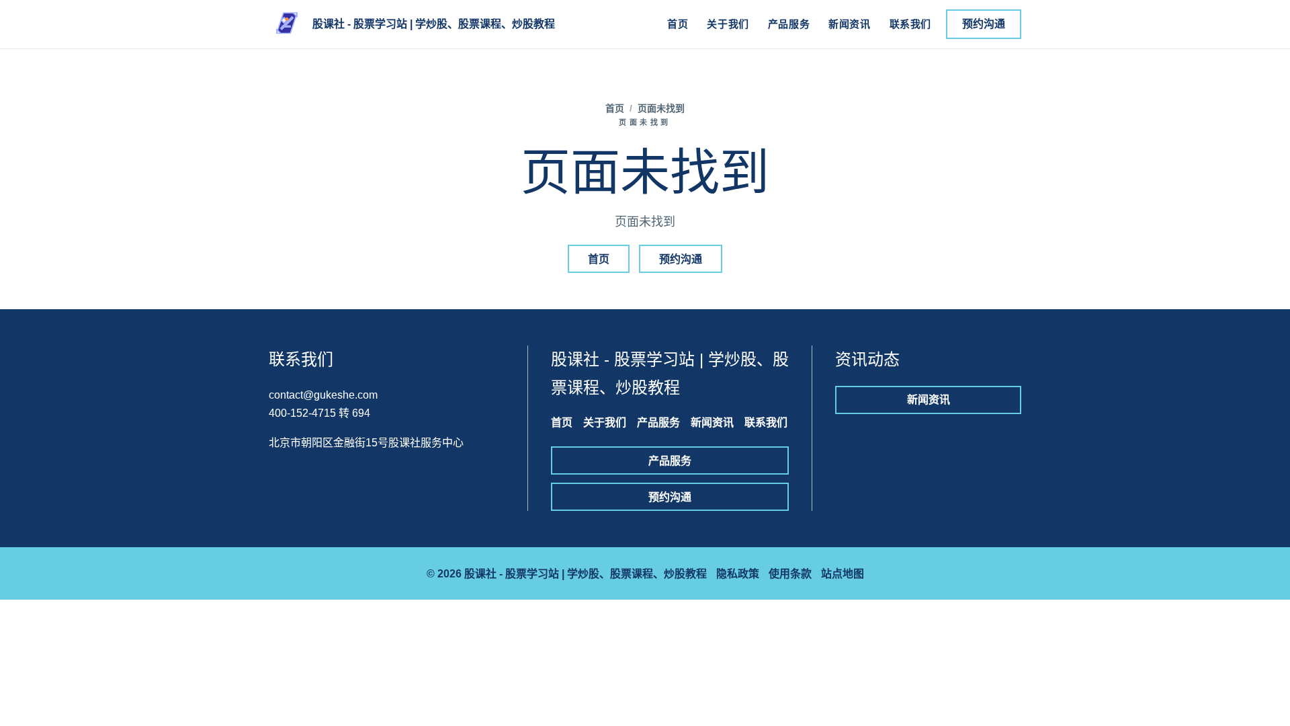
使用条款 (790, 573)
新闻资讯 (849, 24)
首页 (677, 24)
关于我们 (727, 24)
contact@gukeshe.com (323, 395)
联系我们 (910, 24)
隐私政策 (737, 573)
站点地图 (842, 573)
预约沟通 (983, 24)
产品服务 (789, 24)
